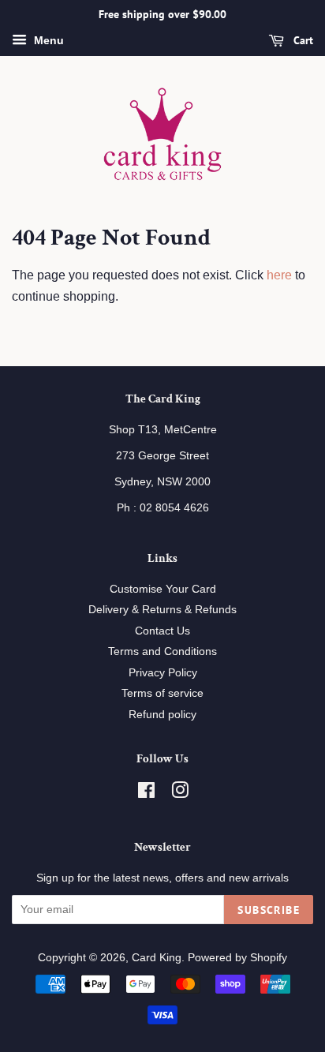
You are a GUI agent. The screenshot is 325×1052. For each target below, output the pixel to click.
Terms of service (162, 693)
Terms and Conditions (162, 651)
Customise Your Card (163, 589)
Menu (47, 40)
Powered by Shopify (237, 958)
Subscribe (268, 910)
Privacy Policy (163, 673)
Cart (301, 40)
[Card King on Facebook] (146, 793)
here (279, 275)
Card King (156, 958)
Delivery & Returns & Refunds (162, 610)
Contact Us (162, 631)
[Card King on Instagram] (180, 793)
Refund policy (162, 715)
